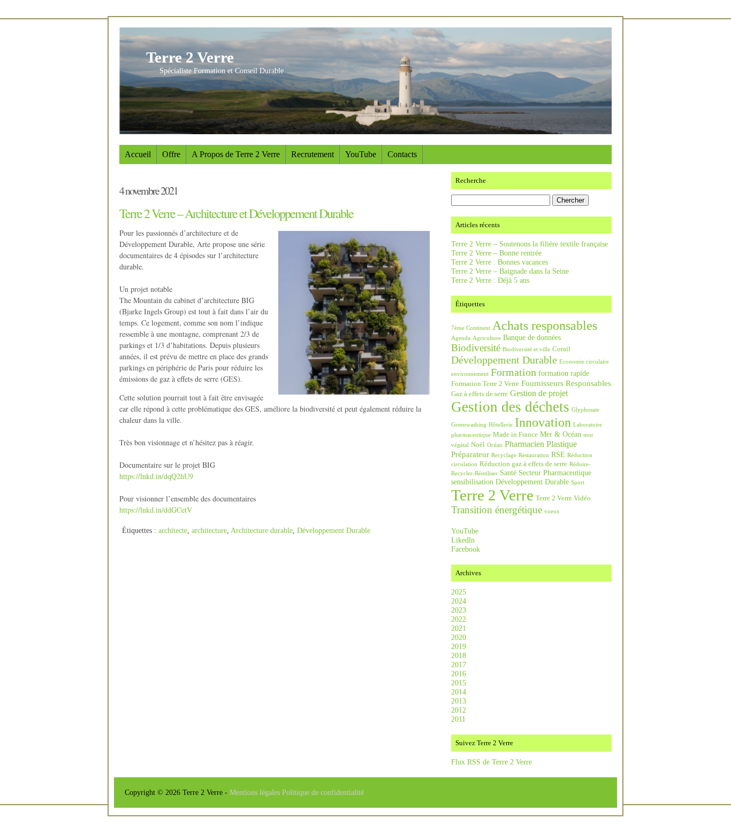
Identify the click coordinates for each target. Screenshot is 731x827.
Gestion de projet (539, 393)
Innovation (543, 422)
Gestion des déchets (510, 407)
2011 (458, 719)
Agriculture (487, 338)
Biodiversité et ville (526, 349)
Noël (478, 445)
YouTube (360, 154)
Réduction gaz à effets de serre (523, 464)
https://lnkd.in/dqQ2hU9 (156, 476)
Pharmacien (524, 444)
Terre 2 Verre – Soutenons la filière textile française (529, 243)
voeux (552, 511)
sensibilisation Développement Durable (510, 481)
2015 (458, 682)
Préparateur (470, 454)
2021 (458, 628)
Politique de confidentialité (323, 792)
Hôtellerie (501, 425)
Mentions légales (256, 792)
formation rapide (563, 373)
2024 (458, 601)
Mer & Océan (560, 434)
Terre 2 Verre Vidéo (563, 498)
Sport (577, 482)
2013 (458, 701)
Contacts (402, 154)
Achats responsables (544, 326)
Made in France (515, 434)
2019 (458, 646)
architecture (209, 530)
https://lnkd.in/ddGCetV (155, 510)
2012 (458, 710)
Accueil (138, 154)
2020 (458, 637)
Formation (513, 372)
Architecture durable (262, 530)
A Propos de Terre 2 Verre (236, 154)
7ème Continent (470, 328)
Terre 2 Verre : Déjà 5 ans (490, 280)
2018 (458, 655)
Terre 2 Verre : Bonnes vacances (499, 262)
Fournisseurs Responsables (566, 383)
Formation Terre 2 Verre (485, 384)
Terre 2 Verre (190, 57)
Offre (171, 154)
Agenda (460, 338)
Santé (508, 472)
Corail (561, 349)
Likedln (463, 540)
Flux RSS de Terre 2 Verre (491, 762)
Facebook (465, 549)
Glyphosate (585, 410)
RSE (558, 454)
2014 (458, 691)
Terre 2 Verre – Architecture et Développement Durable (236, 213)
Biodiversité (475, 347)
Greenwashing (468, 425)
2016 (458, 673)
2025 (458, 592)
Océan (494, 445)
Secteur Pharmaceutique (555, 472)
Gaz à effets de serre (479, 394)
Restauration (534, 455)
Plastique (561, 444)
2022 (458, 619)
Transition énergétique (496, 509)
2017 (458, 664)
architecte (172, 530)
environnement (470, 374)
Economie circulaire (584, 362)
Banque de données (532, 337)
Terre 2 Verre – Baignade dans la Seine (510, 271)
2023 (458, 610)
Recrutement (312, 154)
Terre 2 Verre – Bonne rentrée (496, 253)
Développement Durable (333, 530)
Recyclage (503, 455)
